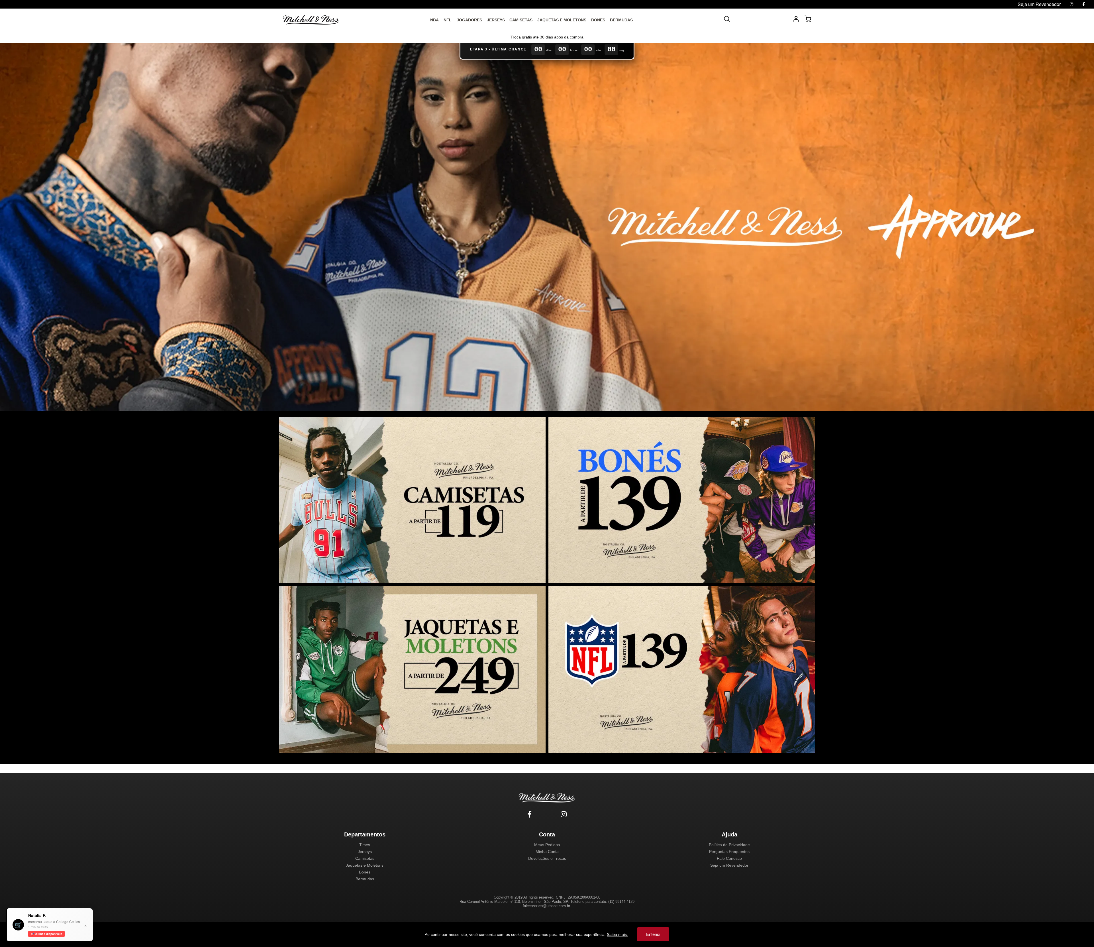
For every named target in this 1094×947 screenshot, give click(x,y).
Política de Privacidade (729, 844)
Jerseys (365, 851)
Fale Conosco (729, 858)
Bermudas (365, 879)
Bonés (364, 872)
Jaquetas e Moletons (364, 865)
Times (364, 844)
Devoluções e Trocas (547, 858)
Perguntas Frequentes (729, 851)
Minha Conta (547, 851)
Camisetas (364, 858)
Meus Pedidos (547, 844)
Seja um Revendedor (729, 865)
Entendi (653, 934)
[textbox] (759, 19)
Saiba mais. (617, 934)
